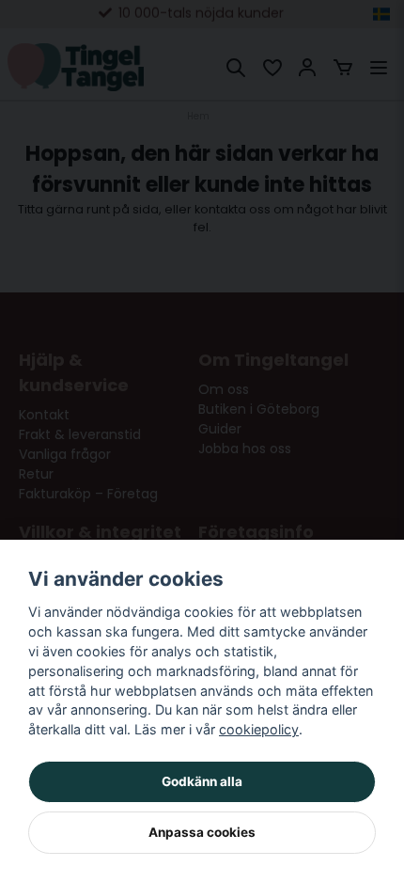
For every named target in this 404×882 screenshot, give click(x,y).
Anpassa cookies (202, 832)
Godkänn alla (202, 781)
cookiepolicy (259, 729)
